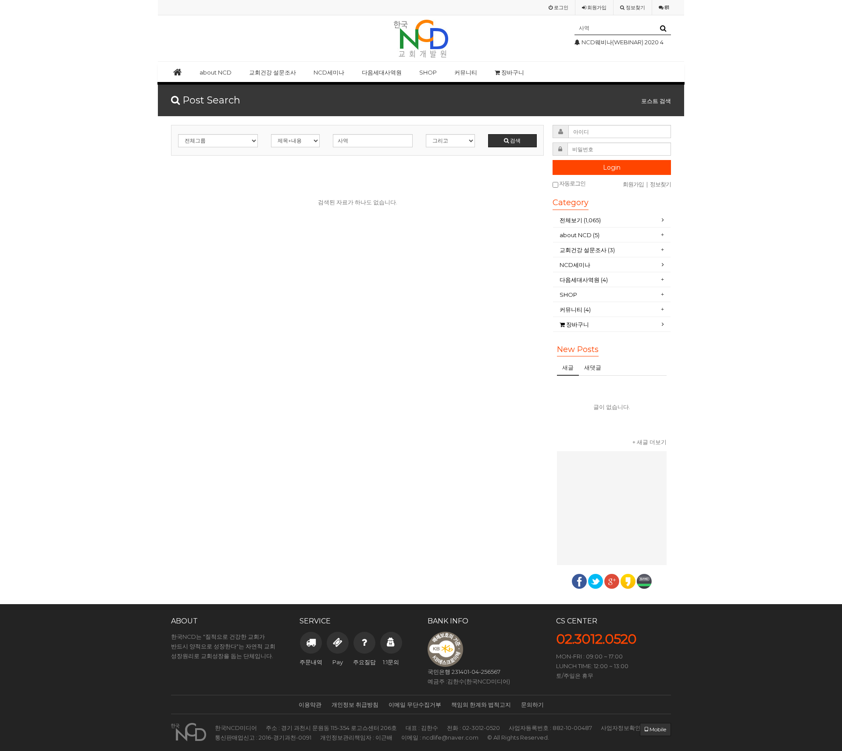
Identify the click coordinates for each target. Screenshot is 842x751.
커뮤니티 (465, 72)
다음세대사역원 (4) (584, 279)
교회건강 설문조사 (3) (587, 249)
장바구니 (512, 72)
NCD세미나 (329, 72)
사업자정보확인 (621, 727)
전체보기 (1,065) (580, 220)
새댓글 (592, 367)
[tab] (612, 220)
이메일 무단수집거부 (415, 704)
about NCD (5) (579, 234)
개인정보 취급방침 (355, 704)
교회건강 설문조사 (272, 72)
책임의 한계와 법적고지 (481, 704)
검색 (515, 140)
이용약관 (310, 704)
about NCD (216, 72)
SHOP (428, 72)
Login (612, 167)
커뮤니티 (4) (575, 309)
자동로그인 (571, 183)
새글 (568, 367)
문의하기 (532, 704)
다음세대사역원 (382, 72)
